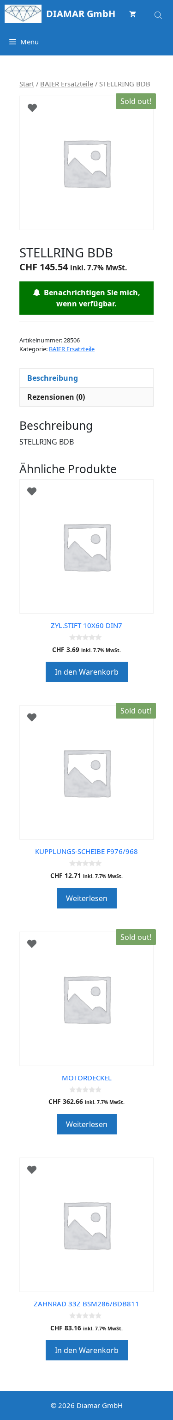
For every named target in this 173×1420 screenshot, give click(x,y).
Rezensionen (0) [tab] (56, 397)
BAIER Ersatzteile (66, 83)
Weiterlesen (86, 898)
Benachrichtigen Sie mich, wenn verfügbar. (90, 298)
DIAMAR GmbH (80, 13)
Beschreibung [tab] (52, 378)
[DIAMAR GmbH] (23, 14)
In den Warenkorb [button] (87, 672)
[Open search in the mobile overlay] (159, 13)
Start (26, 83)
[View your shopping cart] (132, 14)
